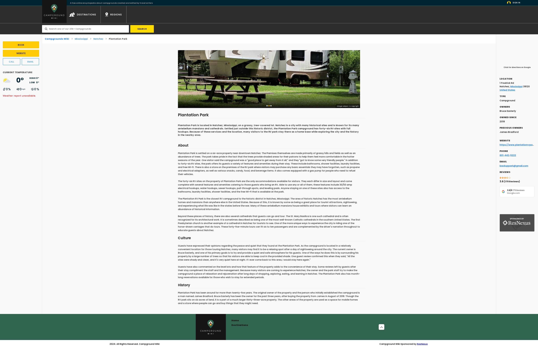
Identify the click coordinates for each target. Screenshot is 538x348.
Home (235, 320)
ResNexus (422, 344)
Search (142, 28)
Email (30, 61)
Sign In (516, 2)
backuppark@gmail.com (514, 165)
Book (21, 45)
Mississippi (81, 38)
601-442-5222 (508, 155)
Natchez (98, 38)
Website (21, 53)
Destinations (239, 325)
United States (507, 90)
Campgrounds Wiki (57, 38)
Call (11, 61)
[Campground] (211, 327)
